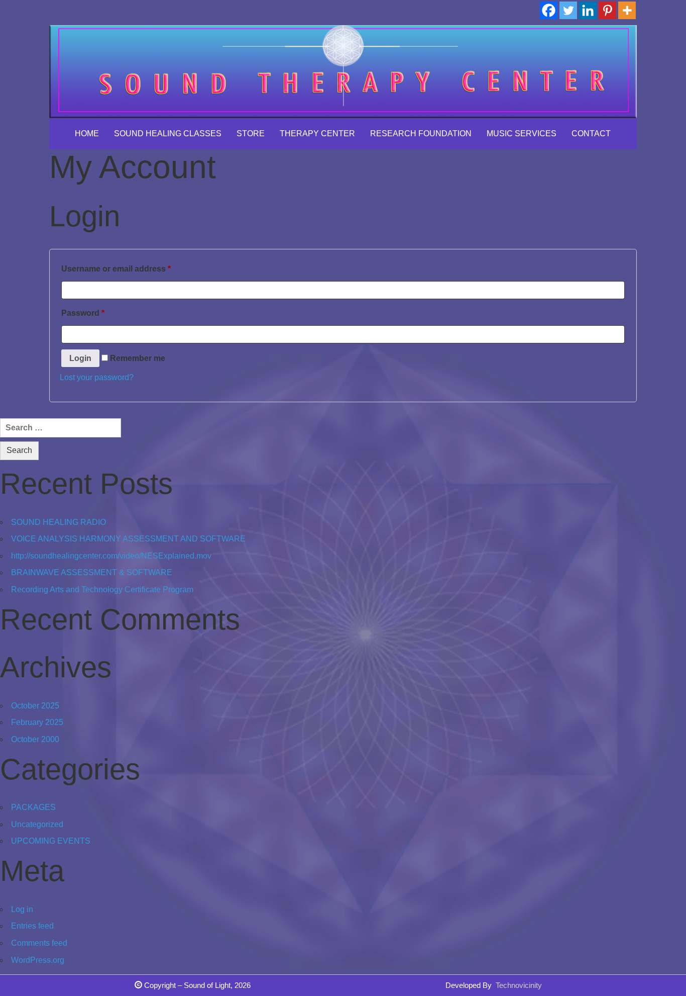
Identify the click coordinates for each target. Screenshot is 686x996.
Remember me (136, 358)
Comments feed (39, 943)
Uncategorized (37, 824)
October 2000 (35, 739)
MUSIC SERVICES (521, 133)
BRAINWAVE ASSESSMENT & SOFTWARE (91, 572)
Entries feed (32, 926)
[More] (627, 10)
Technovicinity (519, 985)
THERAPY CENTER (317, 133)
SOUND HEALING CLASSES (167, 133)
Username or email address (116, 268)
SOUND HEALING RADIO (58, 522)
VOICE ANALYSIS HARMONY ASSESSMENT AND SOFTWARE (128, 538)
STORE (251, 133)
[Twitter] (568, 10)
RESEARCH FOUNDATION (421, 133)
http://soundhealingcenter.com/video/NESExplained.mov (111, 556)
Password (82, 313)
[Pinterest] (607, 10)
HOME (87, 133)
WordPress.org (37, 960)
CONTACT (591, 133)
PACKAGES (33, 807)
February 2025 (37, 722)
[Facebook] (548, 10)
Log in (22, 909)
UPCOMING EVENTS (50, 841)
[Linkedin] (588, 10)
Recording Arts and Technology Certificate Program (102, 589)
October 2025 (35, 705)
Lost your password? (97, 377)
